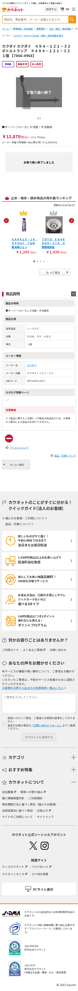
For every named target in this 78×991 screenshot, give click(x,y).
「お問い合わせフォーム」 (46, 725)
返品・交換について (65, 455)
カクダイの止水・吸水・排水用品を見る (43, 35)
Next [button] (71, 220)
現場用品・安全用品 (23, 28)
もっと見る (53, 272)
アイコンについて (19, 447)
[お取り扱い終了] (39, 71)
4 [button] (44, 261)
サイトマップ (45, 817)
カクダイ (17, 35)
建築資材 (40, 28)
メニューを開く (73, 9)
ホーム (5, 28)
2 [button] (37, 261)
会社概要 (7, 792)
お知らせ (42, 810)
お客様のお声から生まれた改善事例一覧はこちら (33, 688)
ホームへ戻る (17, 464)
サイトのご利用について (17, 817)
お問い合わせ (58, 650)
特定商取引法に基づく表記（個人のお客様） (30, 804)
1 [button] (34, 261)
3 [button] (40, 261)
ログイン (51, 9)
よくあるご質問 (32, 650)
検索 (72, 19)
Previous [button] (6, 220)
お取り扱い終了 (39, 92)
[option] (24, 232)
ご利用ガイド (10, 650)
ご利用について (35, 518)
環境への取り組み (31, 792)
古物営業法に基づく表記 (17, 810)
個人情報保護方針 (13, 798)
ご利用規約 (35, 798)
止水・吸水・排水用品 (60, 28)
